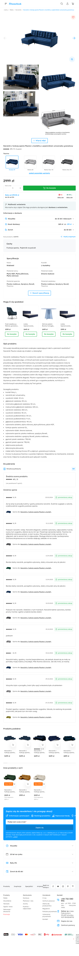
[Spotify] (73, 886)
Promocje (6, 914)
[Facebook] (53, 886)
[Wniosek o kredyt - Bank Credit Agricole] (69, 934)
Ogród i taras (8, 907)
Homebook (46, 895)
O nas (44, 898)
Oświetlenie (7, 901)
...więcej (15, 837)
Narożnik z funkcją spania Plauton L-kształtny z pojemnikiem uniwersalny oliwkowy (36, 717)
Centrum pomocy (68, 925)
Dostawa (26, 898)
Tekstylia (6, 904)
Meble (5, 898)
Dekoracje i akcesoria (7, 910)
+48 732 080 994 (67, 900)
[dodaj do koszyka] (13, 744)
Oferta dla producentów (47, 905)
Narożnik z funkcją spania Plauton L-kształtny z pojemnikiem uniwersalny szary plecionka (36, 641)
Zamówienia (27, 895)
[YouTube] (58, 886)
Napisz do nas (66, 921)
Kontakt (45, 919)
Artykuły (40, 886)
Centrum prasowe (48, 901)
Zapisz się (39, 828)
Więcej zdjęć (41, 140)
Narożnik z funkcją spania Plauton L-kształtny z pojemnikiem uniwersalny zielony (36, 568)
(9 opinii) (18, 149)
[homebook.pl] (15, 3)
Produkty (6, 886)
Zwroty (25, 904)
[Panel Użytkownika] (67, 3)
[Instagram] (63, 886)
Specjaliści (29, 886)
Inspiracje (17, 886)
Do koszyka (11, 334)
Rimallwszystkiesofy (14, 469)
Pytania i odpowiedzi (27, 908)
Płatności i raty (28, 901)
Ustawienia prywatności (46, 915)
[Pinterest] (68, 886)
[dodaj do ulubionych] (73, 17)
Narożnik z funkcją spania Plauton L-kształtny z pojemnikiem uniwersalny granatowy (36, 512)
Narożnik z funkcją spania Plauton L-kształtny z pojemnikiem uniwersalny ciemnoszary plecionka (36, 544)
